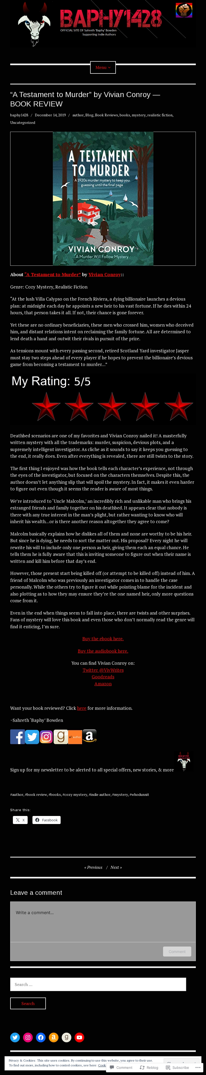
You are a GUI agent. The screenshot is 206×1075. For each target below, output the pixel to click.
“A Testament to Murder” (52, 274)
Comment (177, 951)
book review (37, 794)
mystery (139, 114)
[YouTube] (79, 1037)
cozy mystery (75, 794)
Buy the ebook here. (103, 639)
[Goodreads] (66, 1037)
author (78, 114)
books (125, 114)
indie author (101, 794)
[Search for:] (98, 984)
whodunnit (140, 794)
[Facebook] (41, 1037)
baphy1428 (19, 114)
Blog (89, 114)
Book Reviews (106, 114)
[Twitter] (15, 1037)
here (81, 708)
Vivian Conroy (105, 274)
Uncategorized (22, 122)
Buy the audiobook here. (103, 651)
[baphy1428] (103, 23)
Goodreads (103, 677)
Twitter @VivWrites (103, 670)
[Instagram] (28, 1037)
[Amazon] (53, 1037)
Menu (100, 67)
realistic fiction (159, 114)
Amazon (103, 684)
